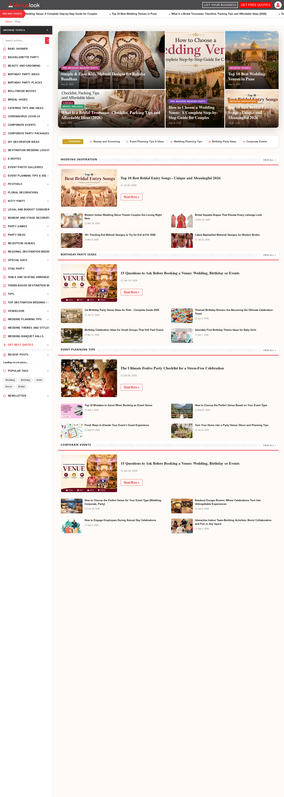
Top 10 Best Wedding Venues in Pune (128, 13)
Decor (8, 386)
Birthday (25, 380)
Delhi (39, 380)
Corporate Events (255, 141)
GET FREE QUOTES (255, 5)
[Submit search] (48, 40)
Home (8, 21)
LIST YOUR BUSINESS (220, 5)
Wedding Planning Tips (186, 141)
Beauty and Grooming (105, 141)
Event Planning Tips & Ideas (145, 141)
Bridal (21, 386)
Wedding (10, 380)
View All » (269, 160)
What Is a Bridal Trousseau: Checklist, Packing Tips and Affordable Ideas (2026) (213, 13)
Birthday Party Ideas (222, 141)
